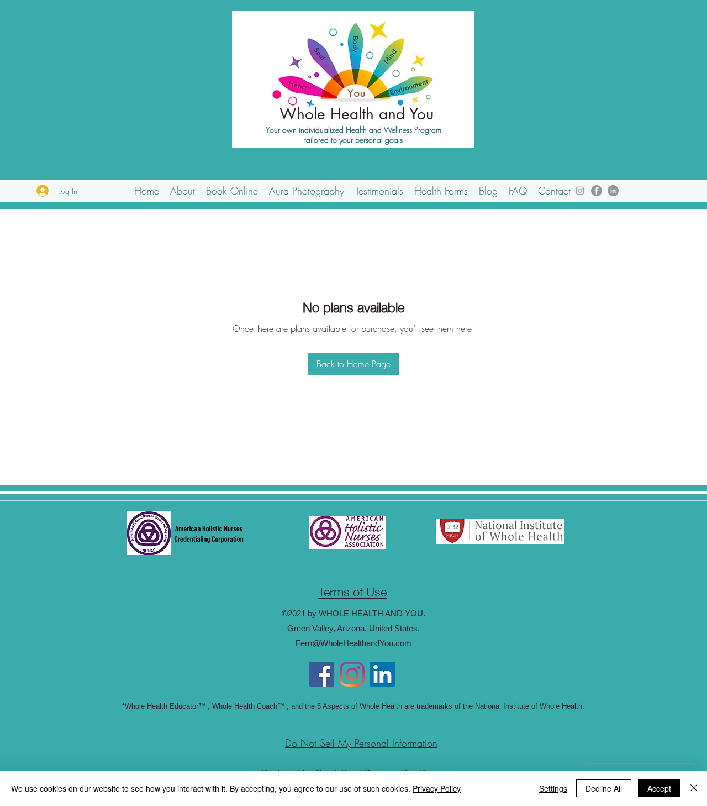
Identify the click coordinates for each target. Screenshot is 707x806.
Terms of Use (352, 590)
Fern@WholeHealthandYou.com (353, 643)
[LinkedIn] (613, 190)
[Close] (693, 788)
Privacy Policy (437, 788)
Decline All (603, 788)
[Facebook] (596, 190)
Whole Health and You (356, 114)
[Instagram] (579, 190)
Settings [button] (553, 788)
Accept (659, 788)
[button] (183, 190)
